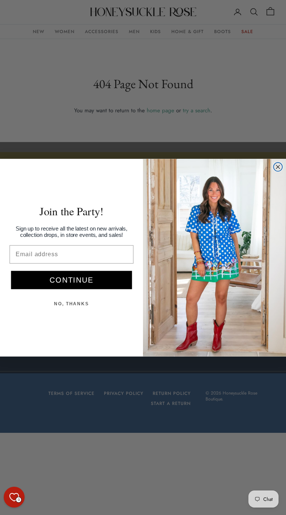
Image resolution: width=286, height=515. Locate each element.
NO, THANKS (71, 303)
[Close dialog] (278, 166)
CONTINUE (71, 280)
